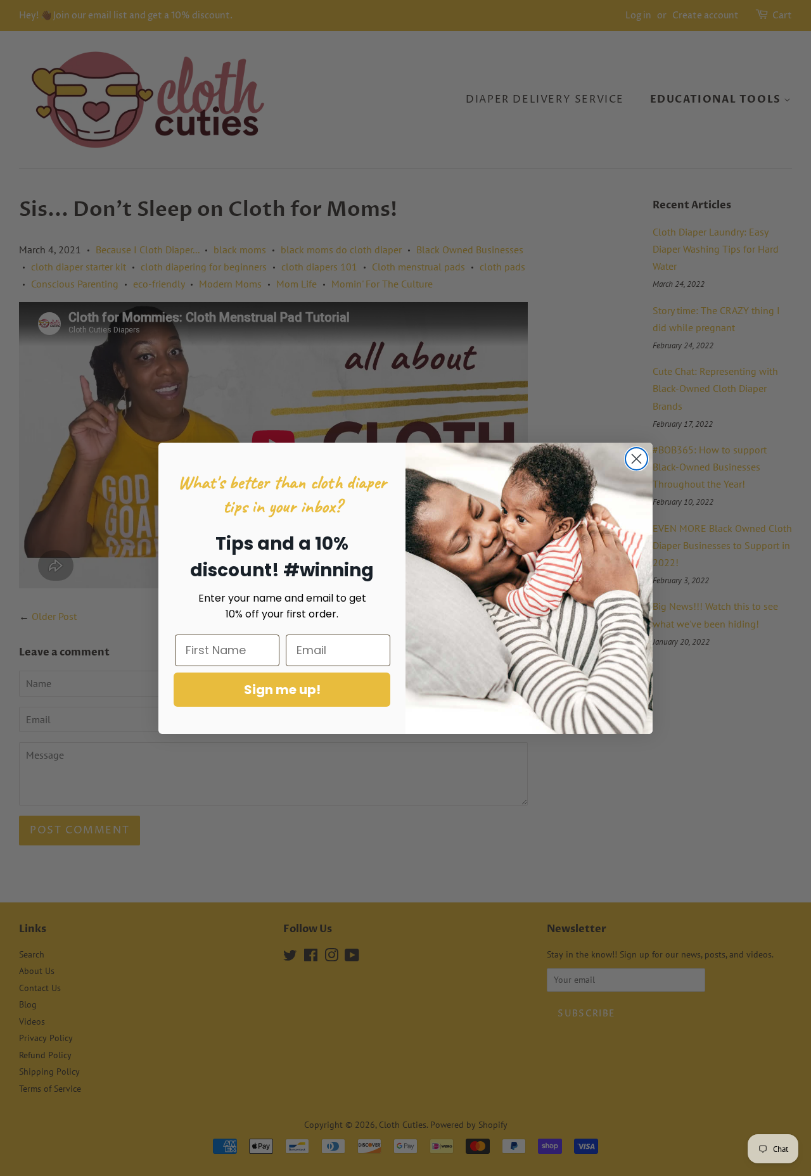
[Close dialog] (636, 459)
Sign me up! (282, 690)
